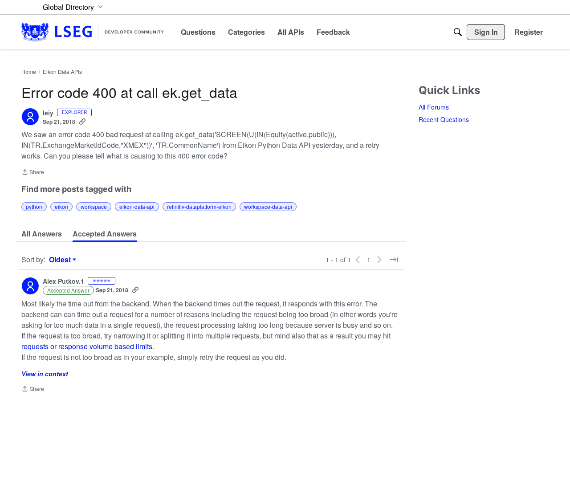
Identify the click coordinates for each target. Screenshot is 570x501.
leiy (48, 113)
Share (32, 172)
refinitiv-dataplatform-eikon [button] (199, 206)
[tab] (41, 233)
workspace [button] (94, 206)
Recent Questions (444, 119)
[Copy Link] (82, 122)
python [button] (34, 206)
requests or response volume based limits (86, 346)
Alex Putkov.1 (63, 281)
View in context (44, 373)
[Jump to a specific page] (394, 260)
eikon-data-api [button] (137, 206)
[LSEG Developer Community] (92, 32)
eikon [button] (61, 206)
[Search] (458, 32)
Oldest (61, 259)
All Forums (434, 106)
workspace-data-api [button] (268, 206)
